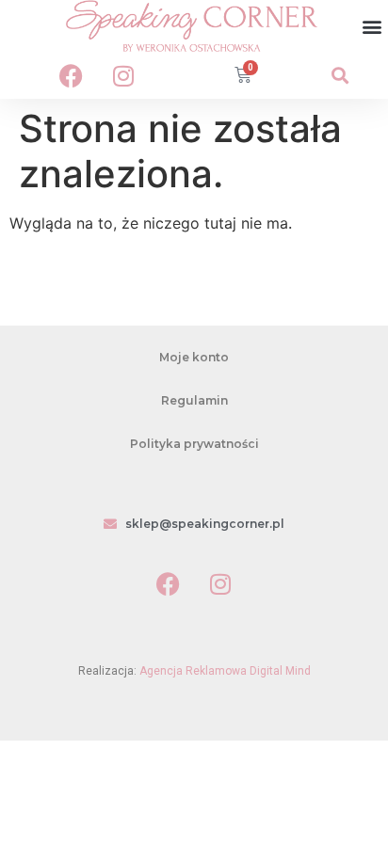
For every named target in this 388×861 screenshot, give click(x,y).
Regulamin (194, 400)
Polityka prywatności (194, 444)
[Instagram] (123, 75)
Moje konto (194, 357)
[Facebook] (71, 75)
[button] (372, 25)
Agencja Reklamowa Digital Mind (225, 671)
